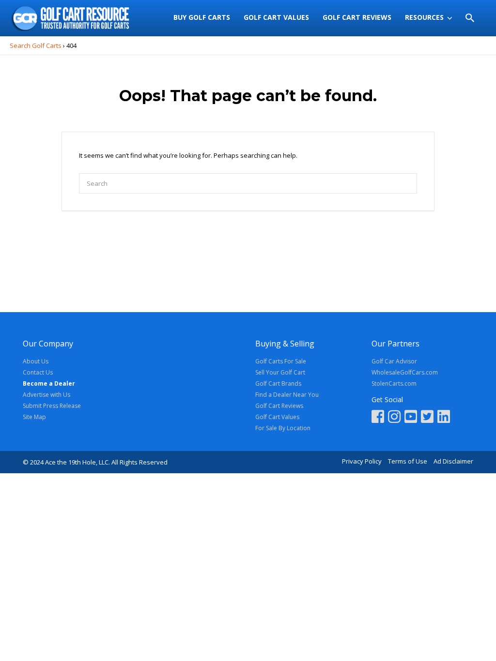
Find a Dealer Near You (287, 395)
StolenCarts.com (394, 383)
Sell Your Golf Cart (280, 372)
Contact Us (38, 372)
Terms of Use (407, 461)
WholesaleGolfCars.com (405, 372)
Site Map (34, 417)
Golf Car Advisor (394, 361)
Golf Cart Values (277, 417)
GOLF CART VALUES (276, 17)
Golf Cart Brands (278, 383)
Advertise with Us (46, 395)
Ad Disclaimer (453, 461)
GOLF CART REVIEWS (357, 17)
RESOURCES (424, 17)
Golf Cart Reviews (279, 406)
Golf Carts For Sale (280, 361)
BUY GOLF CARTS (201, 17)
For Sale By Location (282, 428)
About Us (35, 361)
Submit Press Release (52, 406)
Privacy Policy (362, 461)
